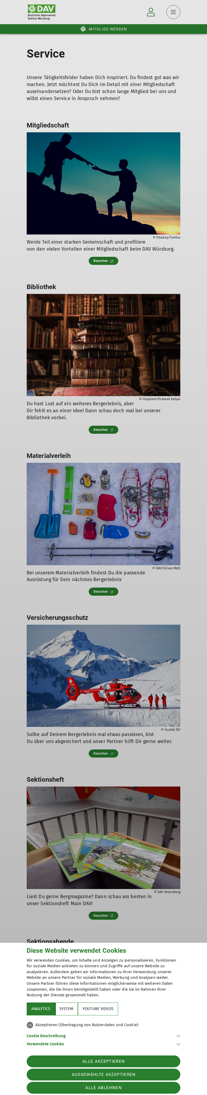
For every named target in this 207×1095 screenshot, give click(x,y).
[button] (103, 1035)
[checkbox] (103, 1025)
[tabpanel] (103, 1033)
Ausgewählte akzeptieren (104, 1074)
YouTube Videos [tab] (97, 1008)
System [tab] (66, 1008)
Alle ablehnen (103, 1087)
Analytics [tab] (40, 1008)
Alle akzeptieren (103, 1061)
